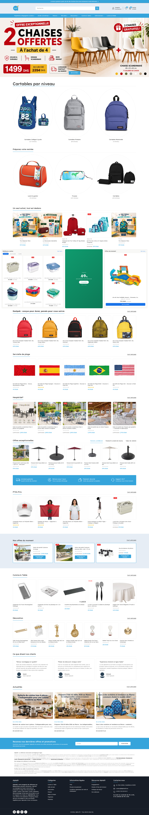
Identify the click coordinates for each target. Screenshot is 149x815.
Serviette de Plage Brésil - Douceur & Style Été (98, 384)
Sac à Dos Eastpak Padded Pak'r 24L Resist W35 (123, 341)
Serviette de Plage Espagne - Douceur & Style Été (49, 384)
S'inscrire (124, 743)
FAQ (71, 784)
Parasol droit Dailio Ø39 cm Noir (127, 463)
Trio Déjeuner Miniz (25, 241)
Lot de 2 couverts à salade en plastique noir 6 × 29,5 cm (99, 605)
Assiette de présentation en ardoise (74, 604)
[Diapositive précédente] (7, 47)
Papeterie (50, 797)
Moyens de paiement (75, 787)
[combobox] (67, 8)
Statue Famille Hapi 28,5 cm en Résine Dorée (56, 641)
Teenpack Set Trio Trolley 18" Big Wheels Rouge (73, 241)
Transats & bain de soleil (114, 441)
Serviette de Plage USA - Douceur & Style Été (124, 384)
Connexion (118, 9)
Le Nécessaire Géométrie (50, 241)
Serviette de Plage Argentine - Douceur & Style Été (74, 384)
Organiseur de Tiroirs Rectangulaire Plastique (23, 605)
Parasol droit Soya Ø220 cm (39, 463)
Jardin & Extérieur (43, 15)
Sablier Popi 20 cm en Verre (110, 640)
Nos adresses (95, 792)
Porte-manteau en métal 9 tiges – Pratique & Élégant (97, 522)
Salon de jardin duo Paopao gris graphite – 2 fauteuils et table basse (124, 427)
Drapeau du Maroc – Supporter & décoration (47, 522)
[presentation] (13, 325)
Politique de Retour (97, 789)
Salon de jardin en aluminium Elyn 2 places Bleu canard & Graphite (48, 427)
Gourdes (20, 253)
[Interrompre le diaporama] (147, 47)
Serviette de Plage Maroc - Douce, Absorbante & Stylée (22, 384)
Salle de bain (99, 15)
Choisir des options (39, 557)
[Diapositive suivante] (142, 47)
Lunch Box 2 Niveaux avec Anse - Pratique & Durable (122, 522)
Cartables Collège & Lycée (33, 139)
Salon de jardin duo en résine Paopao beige (98, 427)
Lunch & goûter (33, 196)
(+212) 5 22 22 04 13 (121, 791)
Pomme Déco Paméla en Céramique (127, 641)
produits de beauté (37, 759)
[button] (132, 8)
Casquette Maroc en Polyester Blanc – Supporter (23, 522)
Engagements (95, 784)
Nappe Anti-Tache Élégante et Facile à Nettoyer (123, 605)
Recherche (97, 8)
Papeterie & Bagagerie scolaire (24, 15)
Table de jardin (131, 441)
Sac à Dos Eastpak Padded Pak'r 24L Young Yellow (48, 341)
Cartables (116, 196)
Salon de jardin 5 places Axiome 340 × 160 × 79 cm (82, 548)
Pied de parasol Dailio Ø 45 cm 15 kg (56, 463)
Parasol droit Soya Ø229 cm (74, 463)
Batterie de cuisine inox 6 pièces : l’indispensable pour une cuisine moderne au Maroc (32, 724)
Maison (55, 15)
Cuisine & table (86, 15)
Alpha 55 (78, 812)
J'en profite (84, 282)
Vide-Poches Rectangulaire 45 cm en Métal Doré (20, 641)
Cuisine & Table (52, 784)
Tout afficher (131, 311)
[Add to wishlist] (30, 543)
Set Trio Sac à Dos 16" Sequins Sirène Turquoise (97, 241)
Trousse (74, 196)
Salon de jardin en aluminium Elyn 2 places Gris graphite (23, 427)
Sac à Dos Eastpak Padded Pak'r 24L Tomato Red (23, 341)
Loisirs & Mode (111, 15)
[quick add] (35, 219)
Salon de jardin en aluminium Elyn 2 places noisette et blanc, (72, 427)
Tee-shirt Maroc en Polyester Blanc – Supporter (73, 522)
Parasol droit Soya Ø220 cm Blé (110, 463)
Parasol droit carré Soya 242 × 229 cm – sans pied (21, 463)
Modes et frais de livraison (99, 787)
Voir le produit (125, 304)
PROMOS (50, 799)
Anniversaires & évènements (57, 759)
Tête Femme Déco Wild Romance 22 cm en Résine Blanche (38, 641)
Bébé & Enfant (52, 794)
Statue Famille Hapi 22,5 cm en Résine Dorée (74, 641)
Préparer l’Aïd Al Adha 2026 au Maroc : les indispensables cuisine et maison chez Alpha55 (73, 724)
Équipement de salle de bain (24, 759)
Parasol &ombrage (96, 441)
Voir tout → (60, 251)
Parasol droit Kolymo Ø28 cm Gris (91, 463)
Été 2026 (64, 15)
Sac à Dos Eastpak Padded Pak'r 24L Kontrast (73, 341)
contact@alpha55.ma (122, 788)
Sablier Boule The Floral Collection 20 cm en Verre (91, 641)
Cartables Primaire (74, 139)
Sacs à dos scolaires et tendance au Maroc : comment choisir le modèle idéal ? (114, 724)
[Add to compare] (35, 215)
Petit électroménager (121, 758)
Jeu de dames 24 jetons (126, 548)
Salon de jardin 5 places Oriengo (40, 548)
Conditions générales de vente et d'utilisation (79, 790)
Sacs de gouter (13, 253)
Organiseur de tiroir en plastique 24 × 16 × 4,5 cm (49, 605)
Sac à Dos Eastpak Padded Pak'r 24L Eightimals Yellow (98, 341)
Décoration (74, 15)
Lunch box (6, 253)
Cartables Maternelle (116, 139)
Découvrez (74, 73)
